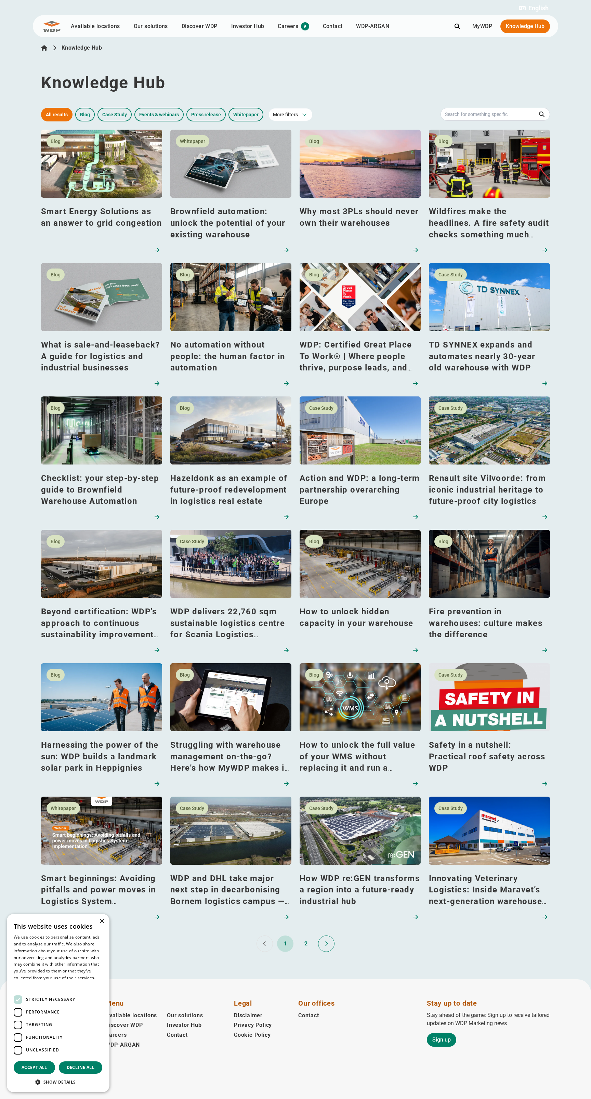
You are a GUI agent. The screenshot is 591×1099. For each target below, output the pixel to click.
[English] (44, 48)
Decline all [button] (80, 1067)
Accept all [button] (34, 1067)
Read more (25, 984)
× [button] (101, 921)
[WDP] (52, 26)
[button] (534, 8)
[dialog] (58, 1003)
